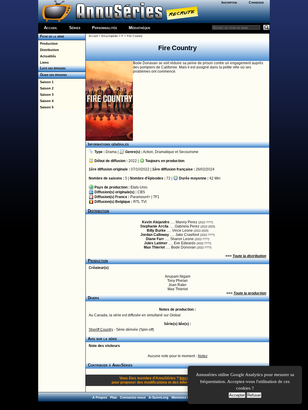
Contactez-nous (133, 397)
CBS (141, 192)
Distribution (48, 50)
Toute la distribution (249, 256)
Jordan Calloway (154, 235)
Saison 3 (46, 94)
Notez (203, 356)
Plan (113, 397)
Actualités (47, 56)
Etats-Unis (139, 187)
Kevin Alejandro (155, 222)
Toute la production (249, 293)
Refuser (254, 395)
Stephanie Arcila (154, 226)
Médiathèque (139, 28)
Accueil (50, 28)
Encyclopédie (109, 36)
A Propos (99, 397)
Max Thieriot (154, 247)
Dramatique (164, 152)
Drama (111, 152)
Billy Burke (156, 230)
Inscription (229, 2)
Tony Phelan (177, 281)
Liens (43, 62)
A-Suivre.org (158, 397)
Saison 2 (46, 88)
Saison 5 (46, 107)
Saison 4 (46, 101)
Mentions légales (184, 397)
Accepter (237, 395)
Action (148, 152)
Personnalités (104, 28)
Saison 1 (46, 82)
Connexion (256, 2)
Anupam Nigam (177, 276)
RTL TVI (139, 202)
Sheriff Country (101, 329)
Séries (74, 28)
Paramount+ (140, 197)
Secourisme (189, 152)
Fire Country (135, 36)
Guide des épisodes (52, 75)
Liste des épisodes (52, 68)
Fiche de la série (51, 36)
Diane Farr (155, 239)
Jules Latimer (156, 243)
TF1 (156, 197)
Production (48, 43)
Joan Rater (177, 285)
